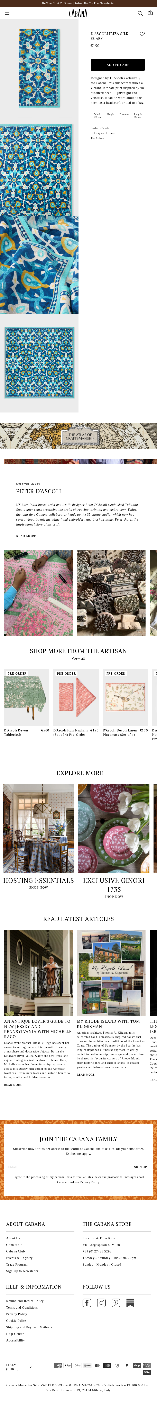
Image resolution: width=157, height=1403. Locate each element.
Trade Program (16, 1264)
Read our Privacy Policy (84, 1182)
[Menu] (7, 12)
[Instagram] (101, 1302)
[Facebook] (87, 1302)
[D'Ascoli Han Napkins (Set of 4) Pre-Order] (76, 697)
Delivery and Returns (103, 133)
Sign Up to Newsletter (22, 1271)
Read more (26, 536)
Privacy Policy (16, 1314)
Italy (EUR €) (12, 1367)
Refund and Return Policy (25, 1301)
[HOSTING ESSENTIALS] (38, 828)
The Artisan (97, 138)
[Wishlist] (142, 36)
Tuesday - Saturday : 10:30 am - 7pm (109, 1258)
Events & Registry (19, 1258)
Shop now (38, 887)
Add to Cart (118, 65)
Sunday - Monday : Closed (102, 1264)
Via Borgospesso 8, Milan (101, 1244)
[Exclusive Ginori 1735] (113, 828)
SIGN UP (140, 1167)
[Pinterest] (116, 1302)
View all (78, 658)
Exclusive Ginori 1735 (114, 885)
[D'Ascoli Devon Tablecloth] (26, 697)
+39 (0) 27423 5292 (97, 1251)
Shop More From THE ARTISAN (78, 651)
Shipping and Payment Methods (29, 1327)
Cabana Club (15, 1251)
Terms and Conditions (22, 1307)
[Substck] (130, 1302)
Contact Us (14, 1244)
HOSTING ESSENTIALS (38, 880)
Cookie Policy (16, 1320)
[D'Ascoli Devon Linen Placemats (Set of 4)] (125, 697)
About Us (13, 1238)
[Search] (140, 13)
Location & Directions (99, 1238)
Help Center (15, 1334)
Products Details (100, 128)
